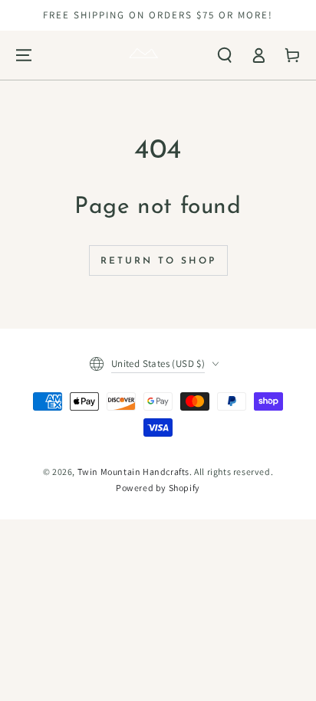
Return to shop (158, 261)
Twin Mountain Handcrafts (133, 471)
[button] (225, 55)
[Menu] (24, 55)
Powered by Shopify (158, 487)
